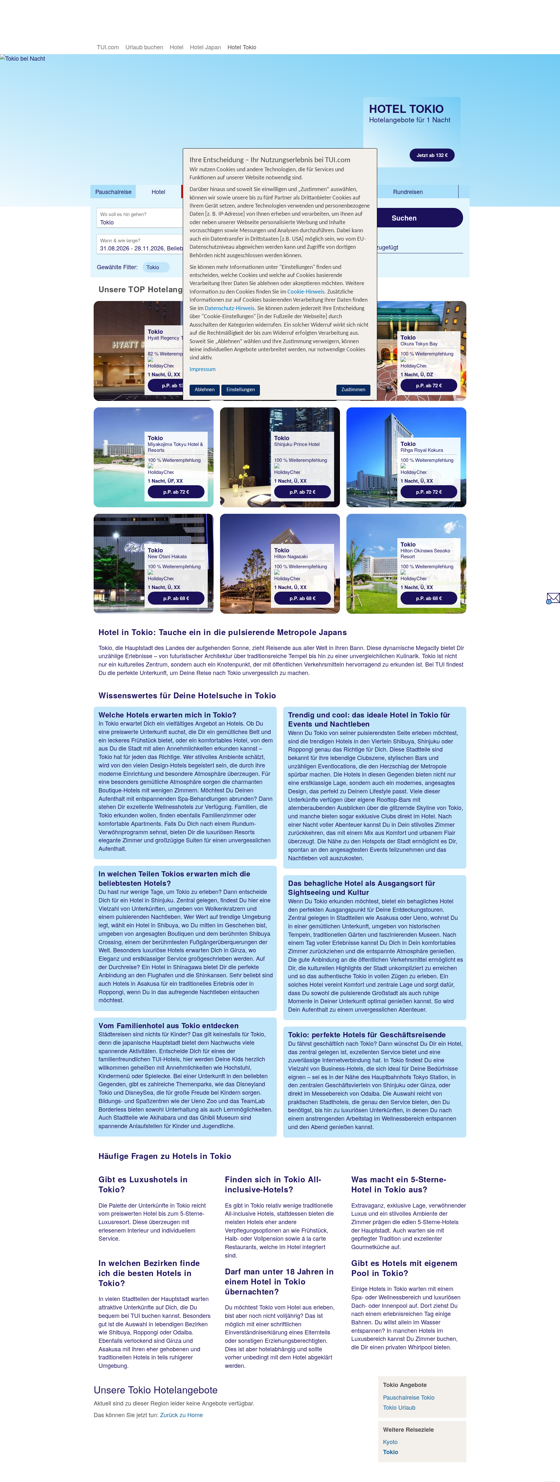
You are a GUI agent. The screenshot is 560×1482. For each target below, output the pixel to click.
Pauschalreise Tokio (409, 1397)
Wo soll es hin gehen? (123, 214)
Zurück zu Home (181, 1414)
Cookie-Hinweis (305, 292)
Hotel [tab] (158, 191)
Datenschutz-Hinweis (229, 308)
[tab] (113, 192)
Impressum (203, 370)
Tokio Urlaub (399, 1407)
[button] (156, 267)
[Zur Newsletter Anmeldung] (553, 601)
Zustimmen (353, 389)
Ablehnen (205, 389)
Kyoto (390, 1441)
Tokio (390, 1452)
